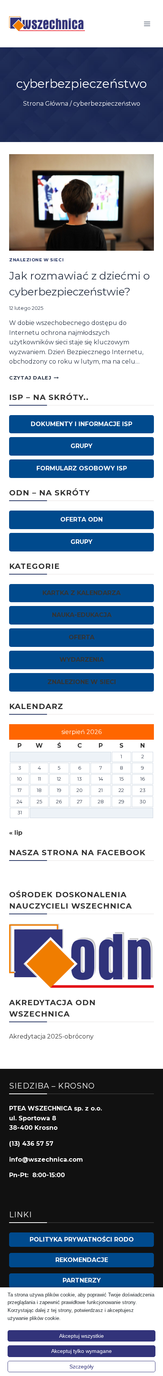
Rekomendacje (81, 1260)
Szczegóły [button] (81, 1367)
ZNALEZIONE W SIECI (36, 259)
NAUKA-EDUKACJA (81, 614)
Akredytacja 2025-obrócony (51, 1036)
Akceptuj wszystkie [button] (81, 1336)
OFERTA (81, 637)
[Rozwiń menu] (147, 24)
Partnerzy (82, 1280)
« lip (15, 832)
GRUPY (81, 446)
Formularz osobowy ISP (81, 468)
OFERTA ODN (81, 519)
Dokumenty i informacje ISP (81, 424)
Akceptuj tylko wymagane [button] (81, 1351)
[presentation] (81, 202)
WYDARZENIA (82, 659)
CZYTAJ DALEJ (34, 378)
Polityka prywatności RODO (82, 1239)
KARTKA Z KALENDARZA (81, 593)
